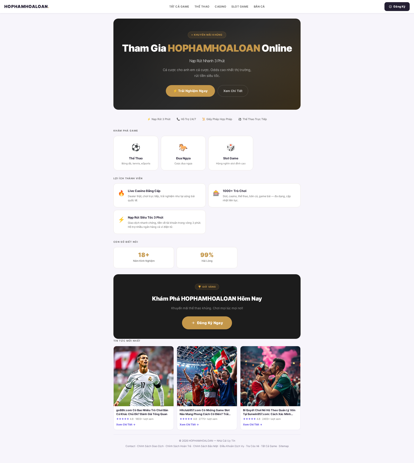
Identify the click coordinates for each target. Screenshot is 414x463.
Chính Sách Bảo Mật (205, 446)
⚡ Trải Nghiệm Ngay (190, 91)
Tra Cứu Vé (252, 446)
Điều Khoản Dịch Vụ (232, 446)
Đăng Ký (399, 6)
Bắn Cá (259, 6)
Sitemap (284, 446)
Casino (220, 6)
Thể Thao (202, 6)
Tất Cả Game (179, 6)
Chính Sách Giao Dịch (150, 446)
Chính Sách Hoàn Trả (178, 446)
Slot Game (240, 6)
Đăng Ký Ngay (210, 323)
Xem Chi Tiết (232, 91)
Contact (130, 446)
